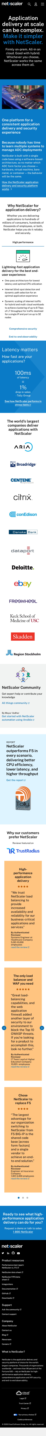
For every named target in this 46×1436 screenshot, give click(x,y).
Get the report (14, 780)
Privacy (24, 1408)
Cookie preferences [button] (25, 1420)
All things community (14, 703)
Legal (22, 1398)
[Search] (29, 4)
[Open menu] (42, 4)
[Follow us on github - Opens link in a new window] (13, 1253)
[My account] (37, 4)
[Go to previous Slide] (4, 1028)
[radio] (19, 1198)
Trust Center (24, 1403)
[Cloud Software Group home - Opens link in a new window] (23, 1394)
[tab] (23, 242)
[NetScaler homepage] (12, 3)
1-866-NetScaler (23, 1231)
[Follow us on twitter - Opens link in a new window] (3, 1253)
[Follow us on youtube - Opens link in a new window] (18, 1253)
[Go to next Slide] (42, 1028)
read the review (19, 947)
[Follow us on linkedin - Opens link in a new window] (8, 1253)
